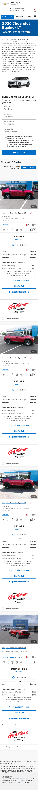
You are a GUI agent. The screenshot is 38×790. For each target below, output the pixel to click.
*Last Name (7, 114)
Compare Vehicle (12, 318)
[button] (7, 17)
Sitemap (22, 778)
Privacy (28, 778)
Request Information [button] (19, 292)
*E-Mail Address (9, 121)
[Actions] (34, 213)
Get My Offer (19, 152)
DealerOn (16, 778)
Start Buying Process (19, 281)
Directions (19, 16)
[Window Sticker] (34, 229)
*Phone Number (8, 129)
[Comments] (31, 229)
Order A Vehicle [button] (28, 167)
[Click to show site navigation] (34, 17)
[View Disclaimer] (21, 230)
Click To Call (19, 286)
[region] (19, 264)
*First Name (7, 106)
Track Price (20, 245)
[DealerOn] (7, 776)
